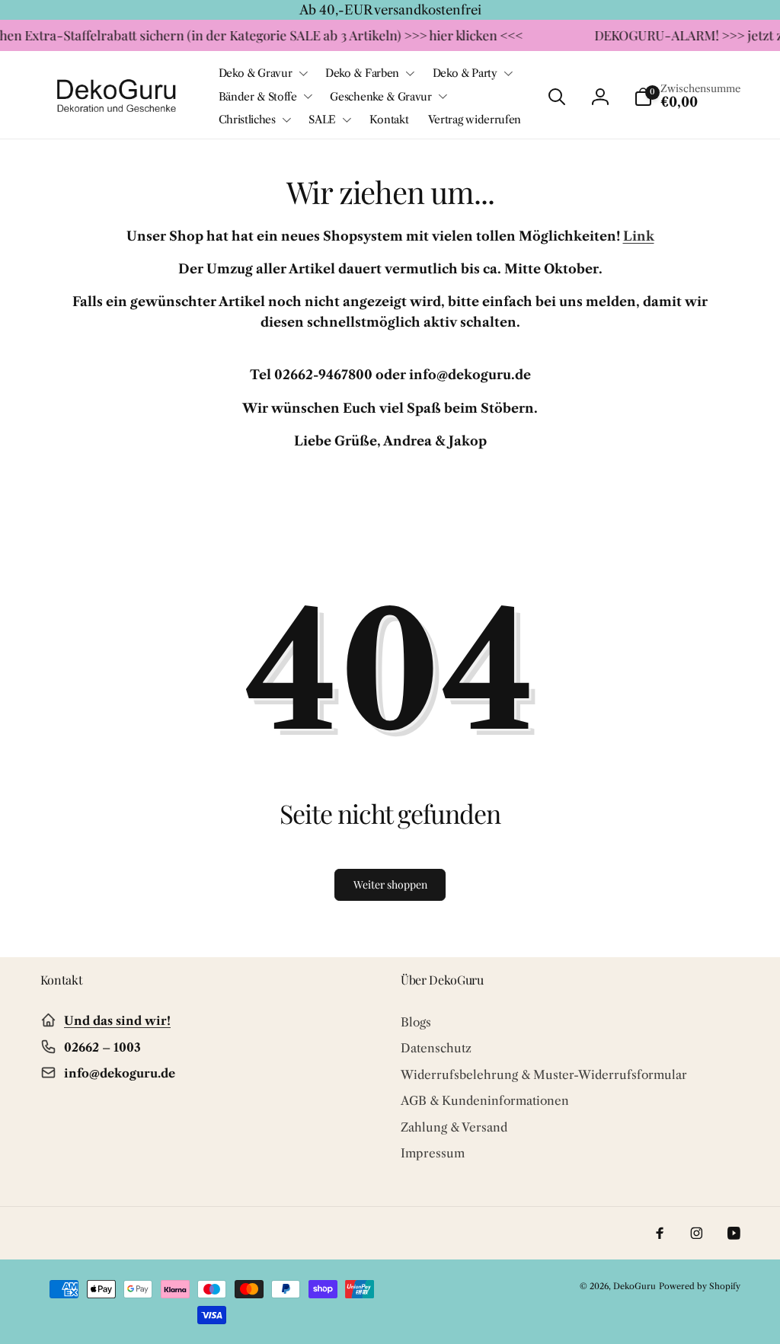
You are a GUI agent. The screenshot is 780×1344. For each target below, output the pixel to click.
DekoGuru (634, 1286)
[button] (262, 73)
